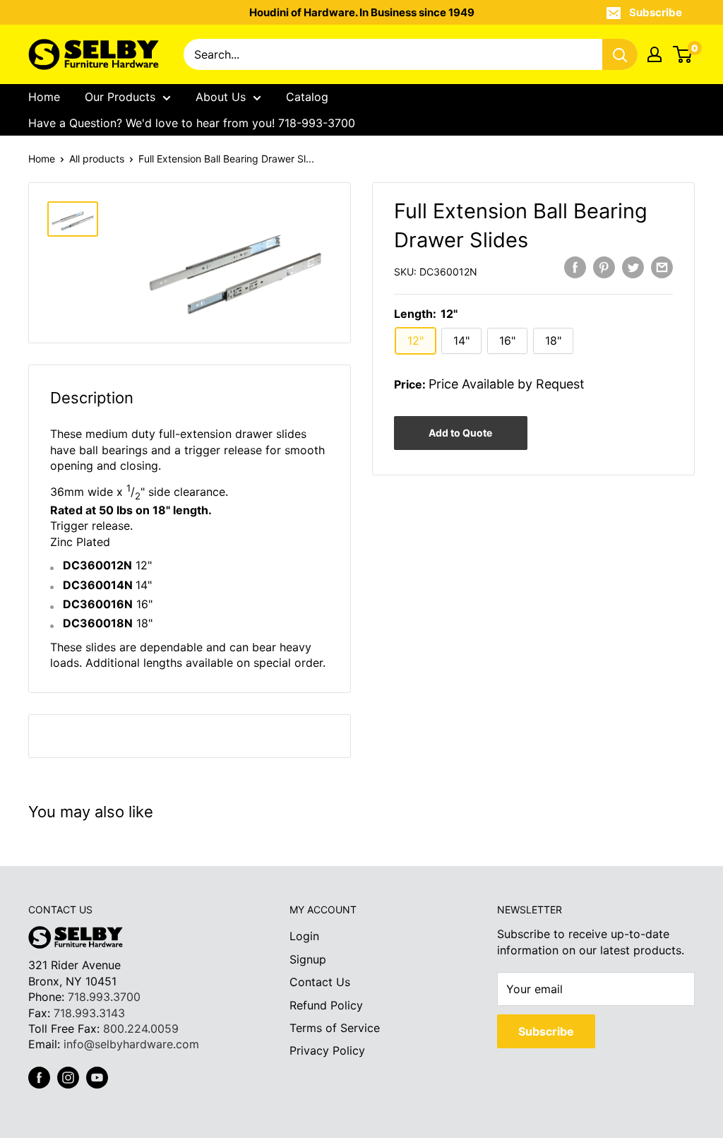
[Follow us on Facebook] (39, 1078)
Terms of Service (334, 1028)
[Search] (620, 54)
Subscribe (655, 12)
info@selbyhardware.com (131, 1044)
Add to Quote (460, 433)
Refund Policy (326, 1005)
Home (44, 97)
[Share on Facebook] (575, 267)
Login (304, 936)
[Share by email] (662, 267)
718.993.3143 (89, 1013)
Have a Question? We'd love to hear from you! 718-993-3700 (191, 123)
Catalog (307, 97)
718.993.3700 (104, 997)
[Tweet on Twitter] (633, 267)
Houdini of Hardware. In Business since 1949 (361, 12)
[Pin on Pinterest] (604, 267)
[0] (683, 54)
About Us (221, 97)
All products (96, 159)
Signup (307, 959)
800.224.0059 (141, 1028)
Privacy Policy (327, 1050)
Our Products (120, 97)
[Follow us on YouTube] (97, 1078)
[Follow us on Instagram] (68, 1078)
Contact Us (319, 982)
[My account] (654, 54)
